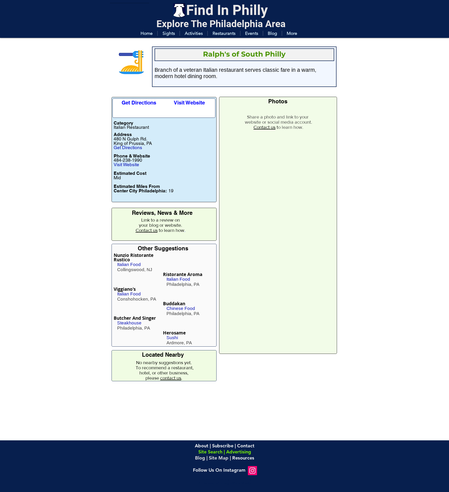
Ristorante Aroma (182, 274)
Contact (245, 446)
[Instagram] (252, 470)
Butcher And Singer (135, 318)
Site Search (210, 452)
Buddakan (174, 304)
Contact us (147, 230)
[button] (168, 33)
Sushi (172, 337)
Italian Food (129, 264)
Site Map (218, 458)
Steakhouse (129, 322)
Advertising (238, 452)
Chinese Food (181, 308)
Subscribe (222, 446)
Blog (200, 458)
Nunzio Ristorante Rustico (133, 257)
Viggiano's (125, 289)
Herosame (174, 333)
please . (163, 378)
